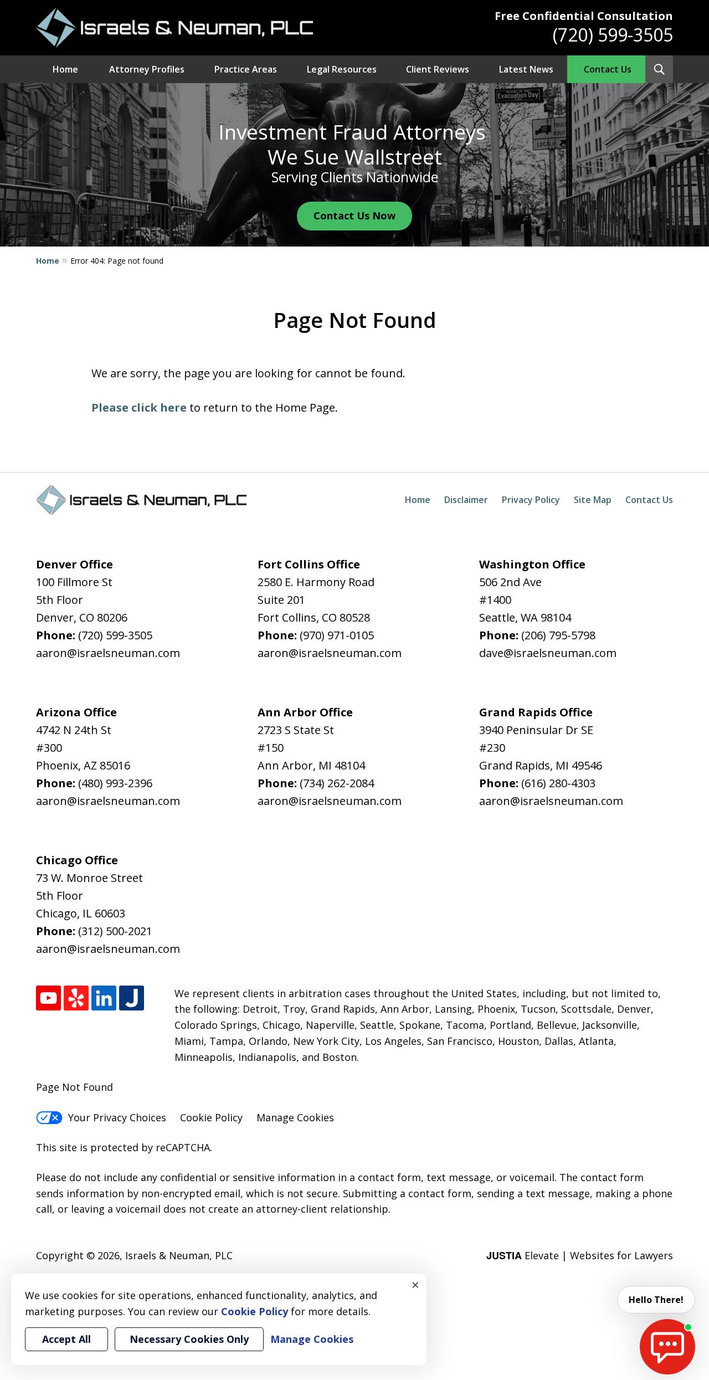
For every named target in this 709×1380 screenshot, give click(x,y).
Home (65, 69)
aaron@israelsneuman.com (108, 652)
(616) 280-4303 (558, 783)
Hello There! (656, 1300)
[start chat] (667, 1346)
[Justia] (131, 998)
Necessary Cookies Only (189, 1339)
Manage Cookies (295, 1117)
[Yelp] (76, 998)
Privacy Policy (531, 500)
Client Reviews (437, 69)
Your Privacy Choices (117, 1117)
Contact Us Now (354, 215)
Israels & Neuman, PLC (179, 1255)
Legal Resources (342, 69)
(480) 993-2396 (115, 783)
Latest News (526, 69)
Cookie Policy (211, 1117)
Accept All (66, 1339)
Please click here (139, 407)
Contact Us (607, 69)
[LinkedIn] (103, 998)
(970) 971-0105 (337, 635)
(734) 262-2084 (337, 783)
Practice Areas (245, 69)
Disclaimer (466, 500)
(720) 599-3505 (613, 35)
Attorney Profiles (146, 69)
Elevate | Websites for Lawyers (579, 1255)
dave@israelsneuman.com (547, 652)
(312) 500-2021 (115, 931)
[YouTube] (48, 998)
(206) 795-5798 (558, 635)
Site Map (593, 500)
